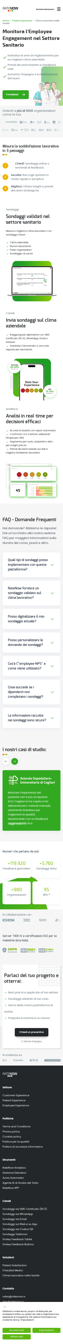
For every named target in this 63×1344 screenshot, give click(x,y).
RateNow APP (11, 1188)
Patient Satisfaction (15, 1265)
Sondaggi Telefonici (15, 1234)
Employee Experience (16, 1105)
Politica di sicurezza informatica (23, 1147)
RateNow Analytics (14, 1168)
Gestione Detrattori (14, 1173)
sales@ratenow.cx (14, 1296)
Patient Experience (22, 21)
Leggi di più (15, 823)
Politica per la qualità (16, 1141)
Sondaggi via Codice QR (18, 1229)
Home (6, 21)
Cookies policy (12, 1136)
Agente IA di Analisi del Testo (20, 1183)
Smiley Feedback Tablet (17, 1239)
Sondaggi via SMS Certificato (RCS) (25, 1209)
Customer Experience (16, 1095)
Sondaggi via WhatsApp (18, 1214)
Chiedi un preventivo (31, 1032)
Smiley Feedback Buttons (18, 1244)
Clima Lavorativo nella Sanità (21, 1275)
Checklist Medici (13, 1270)
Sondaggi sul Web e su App (20, 1224)
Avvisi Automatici (13, 1178)
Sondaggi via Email (15, 1219)
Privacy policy (11, 1131)
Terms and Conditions (17, 1126)
